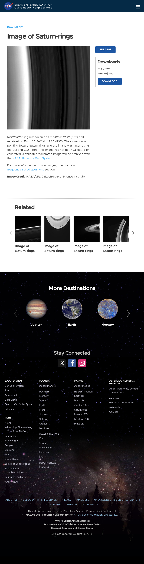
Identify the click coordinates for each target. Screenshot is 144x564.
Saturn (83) (80, 410)
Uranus (43, 424)
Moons (78, 381)
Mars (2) (79, 400)
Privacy (66, 500)
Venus (42, 400)
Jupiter (36, 324)
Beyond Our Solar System (19, 404)
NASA (9, 6)
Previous (10, 233)
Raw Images (15, 27)
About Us (11, 500)
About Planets (47, 386)
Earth (72, 324)
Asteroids (114, 407)
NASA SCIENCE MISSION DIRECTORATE (115, 500)
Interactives (11, 459)
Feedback (50, 500)
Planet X (44, 467)
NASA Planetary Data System (32, 158)
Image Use (82, 500)
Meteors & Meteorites (121, 402)
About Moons (82, 386)
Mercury (108, 324)
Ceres (42, 443)
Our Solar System (14, 386)
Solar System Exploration (33, 4)
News (8, 423)
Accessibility (90, 504)
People (9, 445)
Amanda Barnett (80, 521)
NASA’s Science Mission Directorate (95, 515)
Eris (41, 457)
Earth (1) (79, 396)
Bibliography (30, 500)
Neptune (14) (81, 419)
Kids (7, 454)
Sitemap (72, 504)
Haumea (44, 452)
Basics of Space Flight (17, 464)
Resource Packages (16, 477)
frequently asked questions (25, 169)
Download (109, 81)
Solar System (13, 381)
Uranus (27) (81, 414)
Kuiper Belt (11, 395)
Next (133, 233)
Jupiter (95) (80, 405)
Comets (113, 412)
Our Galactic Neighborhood (33, 8)
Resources (11, 436)
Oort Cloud (11, 400)
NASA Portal (54, 504)
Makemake (45, 447)
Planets (44, 381)
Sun (7, 390)
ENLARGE (105, 49)
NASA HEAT (11, 482)
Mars (42, 410)
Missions (9, 450)
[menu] (138, 7)
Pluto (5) (79, 424)
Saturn (43, 419)
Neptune (44, 428)
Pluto (42, 438)
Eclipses (9, 409)
